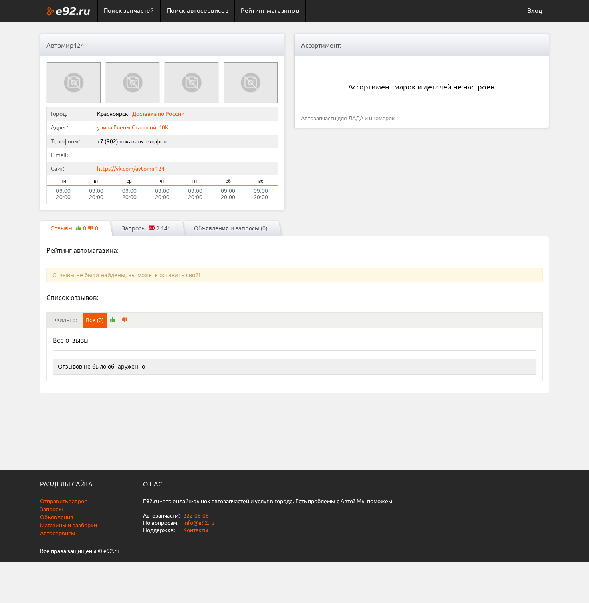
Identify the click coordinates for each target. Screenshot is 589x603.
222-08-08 (195, 515)
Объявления (56, 517)
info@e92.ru (198, 523)
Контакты (195, 530)
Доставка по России (158, 114)
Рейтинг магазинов (270, 10)
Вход (535, 10)
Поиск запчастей (129, 10)
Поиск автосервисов (198, 10)
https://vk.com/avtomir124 (131, 168)
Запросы (51, 509)
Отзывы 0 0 (74, 228)
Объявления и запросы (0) (230, 228)
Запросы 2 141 (146, 228)
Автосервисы (57, 533)
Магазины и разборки (68, 525)
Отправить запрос (63, 501)
